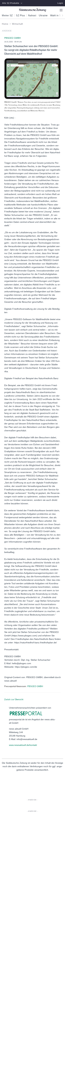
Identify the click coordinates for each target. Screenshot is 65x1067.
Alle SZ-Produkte (10, 3)
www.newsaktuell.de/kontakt (23, 745)
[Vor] (61, 15)
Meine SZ (7, 15)
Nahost (32, 15)
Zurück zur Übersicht (13, 699)
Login (60, 3)
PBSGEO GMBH (35, 686)
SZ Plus (20, 15)
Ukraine (43, 15)
